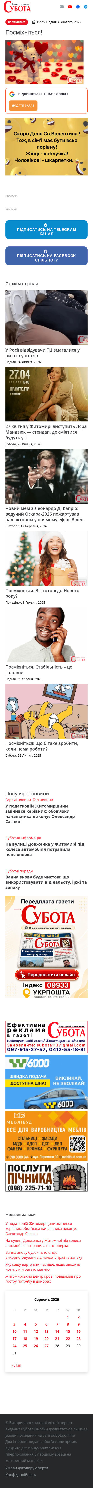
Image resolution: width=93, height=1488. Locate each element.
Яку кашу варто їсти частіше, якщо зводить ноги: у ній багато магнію (42, 1267)
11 (25, 1331)
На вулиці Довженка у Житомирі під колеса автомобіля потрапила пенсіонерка (44, 849)
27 (46, 1345)
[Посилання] (17, 7)
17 (14, 1338)
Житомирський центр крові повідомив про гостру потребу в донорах (43, 1279)
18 (25, 1338)
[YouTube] (70, 6)
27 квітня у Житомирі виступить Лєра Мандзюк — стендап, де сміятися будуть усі (46, 432)
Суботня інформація (23, 837)
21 (57, 1338)
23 (79, 1338)
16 (79, 1331)
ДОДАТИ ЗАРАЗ (23, 105)
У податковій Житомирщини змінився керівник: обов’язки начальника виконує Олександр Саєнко (40, 813)
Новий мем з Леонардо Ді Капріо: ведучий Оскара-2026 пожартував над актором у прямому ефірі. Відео (44, 514)
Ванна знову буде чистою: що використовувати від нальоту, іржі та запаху (46, 882)
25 (25, 1345)
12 (36, 1331)
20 (46, 1338)
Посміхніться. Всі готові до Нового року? (42, 593)
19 (36, 1338)
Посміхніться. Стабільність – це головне (38, 670)
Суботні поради (19, 871)
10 (14, 1331)
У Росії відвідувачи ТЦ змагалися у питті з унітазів (42, 353)
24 (14, 1345)
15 (68, 1331)
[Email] (61, 6)
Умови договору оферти (26, 1467)
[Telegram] (85, 6)
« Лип (16, 1365)
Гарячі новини (18, 799)
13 (46, 1331)
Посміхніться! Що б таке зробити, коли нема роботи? (41, 746)
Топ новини (43, 799)
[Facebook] (77, 6)
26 (36, 1345)
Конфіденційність (20, 1474)
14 (57, 1331)
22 (68, 1338)
